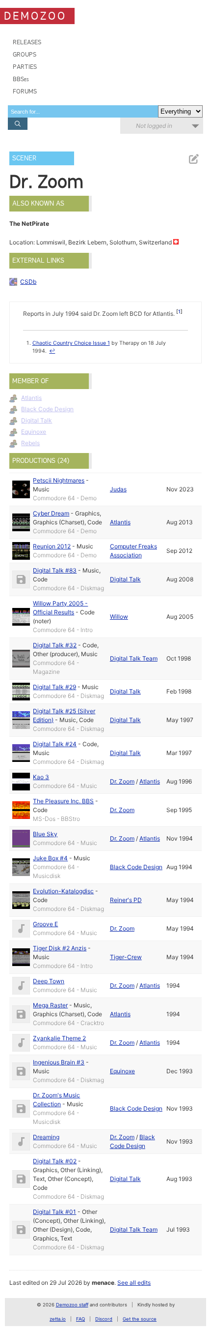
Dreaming (46, 1137)
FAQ (80, 1319)
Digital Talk (36, 420)
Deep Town (48, 981)
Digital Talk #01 (54, 1211)
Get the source (140, 1319)
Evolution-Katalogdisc (63, 891)
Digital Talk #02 (55, 1161)
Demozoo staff (72, 1304)
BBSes (21, 79)
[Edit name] (193, 159)
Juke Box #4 (50, 858)
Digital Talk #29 (54, 687)
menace (103, 1282)
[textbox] (83, 111)
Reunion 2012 (52, 546)
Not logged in (154, 125)
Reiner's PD (126, 900)
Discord (103, 1319)
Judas (118, 489)
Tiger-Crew (126, 957)
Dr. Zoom (122, 781)
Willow (119, 616)
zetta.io (58, 1319)
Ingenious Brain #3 (58, 1062)
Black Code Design (47, 409)
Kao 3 (41, 777)
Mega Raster (50, 1005)
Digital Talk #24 (55, 744)
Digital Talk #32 (55, 645)
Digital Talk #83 (55, 570)
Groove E (45, 924)
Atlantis (31, 397)
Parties (25, 66)
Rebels (30, 443)
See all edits (134, 1282)
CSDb (28, 281)
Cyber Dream (51, 513)
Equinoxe (33, 431)
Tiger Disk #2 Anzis (59, 948)
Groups (24, 54)
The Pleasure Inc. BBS (63, 801)
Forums (25, 91)
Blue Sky (45, 834)
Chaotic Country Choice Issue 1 (71, 343)
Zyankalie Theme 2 (59, 1038)
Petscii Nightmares (58, 480)
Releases (27, 42)
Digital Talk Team (134, 658)
